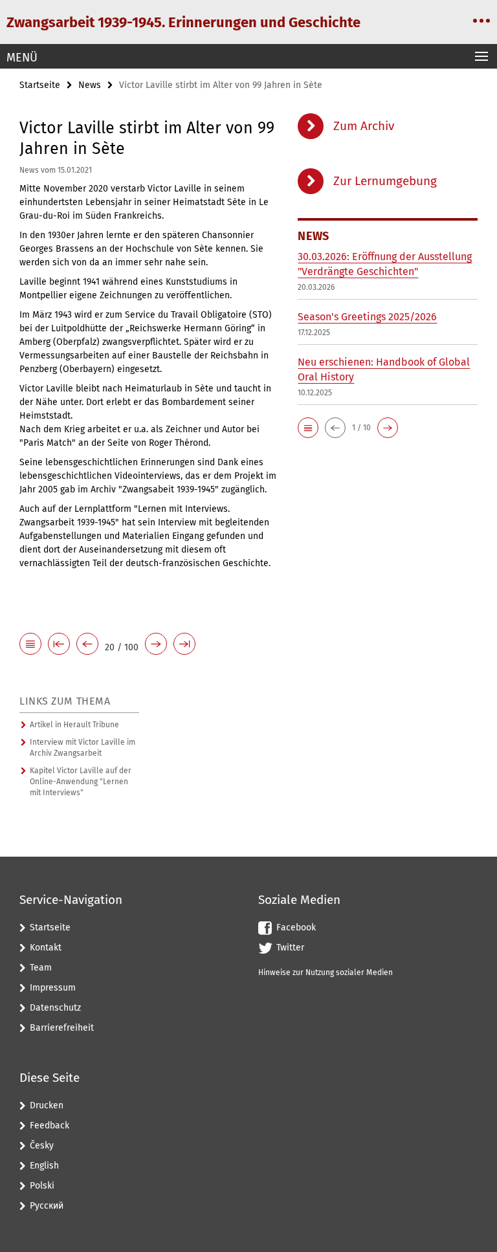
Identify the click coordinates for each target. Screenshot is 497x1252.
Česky (42, 1145)
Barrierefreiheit (62, 1027)
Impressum (53, 987)
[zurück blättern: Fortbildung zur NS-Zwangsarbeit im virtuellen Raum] (87, 644)
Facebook (296, 927)
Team (41, 967)
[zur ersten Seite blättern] (59, 644)
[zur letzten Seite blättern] (184, 644)
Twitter (290, 947)
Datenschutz (55, 1007)
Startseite (39, 85)
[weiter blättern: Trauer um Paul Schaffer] (156, 644)
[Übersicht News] (30, 644)
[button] (308, 428)
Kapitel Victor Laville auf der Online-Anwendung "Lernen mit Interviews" (80, 781)
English (44, 1165)
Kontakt (45, 947)
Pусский (46, 1205)
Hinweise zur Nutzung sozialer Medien (325, 972)
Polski (42, 1185)
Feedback (49, 1125)
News (89, 85)
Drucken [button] (46, 1105)
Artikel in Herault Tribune (74, 724)
